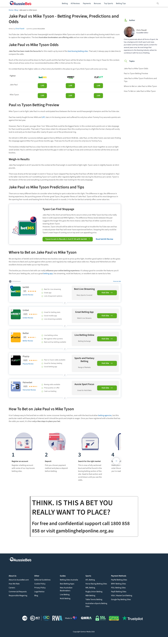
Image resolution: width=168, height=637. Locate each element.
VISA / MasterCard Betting (121, 595)
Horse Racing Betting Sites (96, 583)
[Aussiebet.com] (20, 3)
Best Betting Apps (67, 583)
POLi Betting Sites (118, 587)
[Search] (157, 3)
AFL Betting (90, 579)
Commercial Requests (18, 591)
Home (11, 10)
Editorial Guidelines (42, 579)
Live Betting (64, 594)
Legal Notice (39, 591)
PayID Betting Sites (118, 591)
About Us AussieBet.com (19, 579)
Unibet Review (28, 318)
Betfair (26, 333)
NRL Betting (90, 587)
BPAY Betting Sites (118, 583)
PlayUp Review (28, 364)
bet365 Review (28, 295)
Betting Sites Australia (69, 579)
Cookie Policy (39, 583)
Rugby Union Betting (93, 591)
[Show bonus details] (65, 302)
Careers (12, 587)
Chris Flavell (19, 28)
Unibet (26, 310)
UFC (43, 117)
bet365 (26, 287)
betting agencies (105, 415)
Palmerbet (27, 382)
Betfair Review (28, 341)
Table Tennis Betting (93, 599)
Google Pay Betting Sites (121, 599)
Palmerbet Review (29, 390)
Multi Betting (65, 598)
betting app (48, 273)
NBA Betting (90, 595)
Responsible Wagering (18, 595)
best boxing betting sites (78, 51)
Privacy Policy (40, 587)
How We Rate (14, 583)
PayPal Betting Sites (119, 579)
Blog (16, 10)
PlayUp (26, 356)
